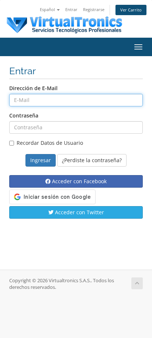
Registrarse (93, 9)
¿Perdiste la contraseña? (92, 160)
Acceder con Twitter (78, 212)
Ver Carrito (131, 10)
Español (48, 9)
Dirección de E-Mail (33, 88)
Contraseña (23, 115)
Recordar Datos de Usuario (50, 142)
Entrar (71, 9)
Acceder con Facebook (79, 181)
